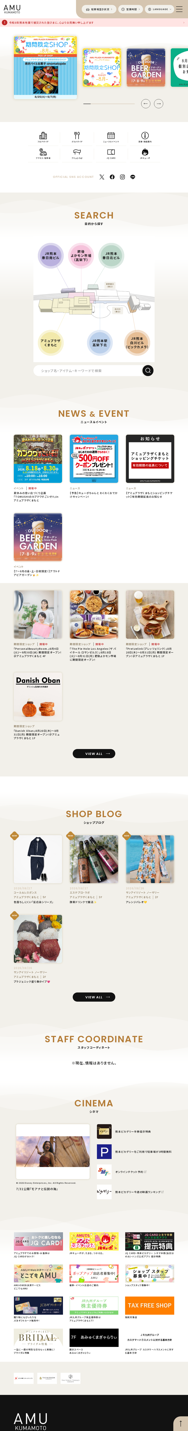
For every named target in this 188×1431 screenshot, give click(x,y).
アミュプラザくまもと (51, 342)
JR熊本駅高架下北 (100, 342)
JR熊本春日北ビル (111, 255)
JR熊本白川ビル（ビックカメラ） (137, 342)
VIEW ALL (93, 753)
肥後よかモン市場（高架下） (81, 255)
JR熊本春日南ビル (51, 255)
